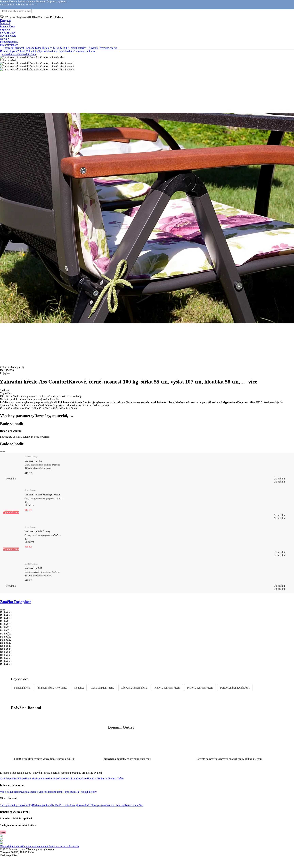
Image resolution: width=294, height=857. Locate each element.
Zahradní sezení (53, 51)
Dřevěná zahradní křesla (134, 687)
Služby (3, 805)
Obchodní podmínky (11, 846)
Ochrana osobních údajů (35, 846)
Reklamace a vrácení (35, 791)
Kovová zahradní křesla (167, 687)
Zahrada (21, 51)
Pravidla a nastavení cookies (63, 846)
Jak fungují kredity (87, 791)
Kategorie (12, 51)
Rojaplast (79, 687)
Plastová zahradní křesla (200, 687)
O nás (21, 805)
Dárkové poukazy (41, 805)
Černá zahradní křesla (102, 687)
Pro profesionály (68, 805)
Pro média (82, 805)
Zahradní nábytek (35, 51)
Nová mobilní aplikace (118, 805)
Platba (50, 791)
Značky (28, 805)
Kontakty (12, 805)
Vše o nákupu (7, 791)
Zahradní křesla (87, 51)
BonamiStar (137, 805)
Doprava (19, 791)
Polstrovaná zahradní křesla (235, 687)
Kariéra (55, 805)
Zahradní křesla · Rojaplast (52, 687)
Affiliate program (97, 805)
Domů (3, 51)
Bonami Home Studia (65, 791)
